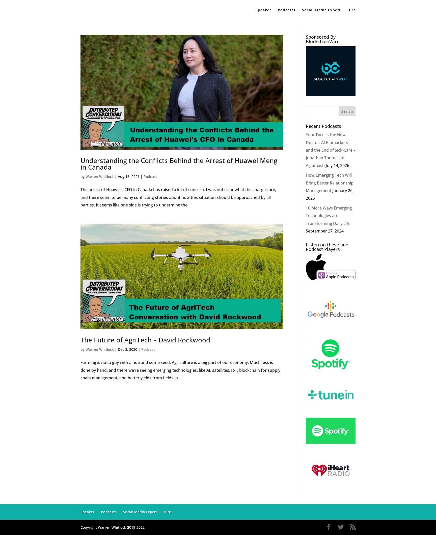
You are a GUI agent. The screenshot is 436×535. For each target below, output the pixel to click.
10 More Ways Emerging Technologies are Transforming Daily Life (329, 215)
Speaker (263, 10)
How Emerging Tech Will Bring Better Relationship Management (329, 182)
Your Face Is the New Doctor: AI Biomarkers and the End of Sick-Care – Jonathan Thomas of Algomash (331, 150)
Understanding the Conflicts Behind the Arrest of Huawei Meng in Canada (178, 164)
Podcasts (286, 10)
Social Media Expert (321, 10)
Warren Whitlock (100, 176)
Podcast (150, 176)
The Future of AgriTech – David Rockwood (145, 339)
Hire (351, 10)
